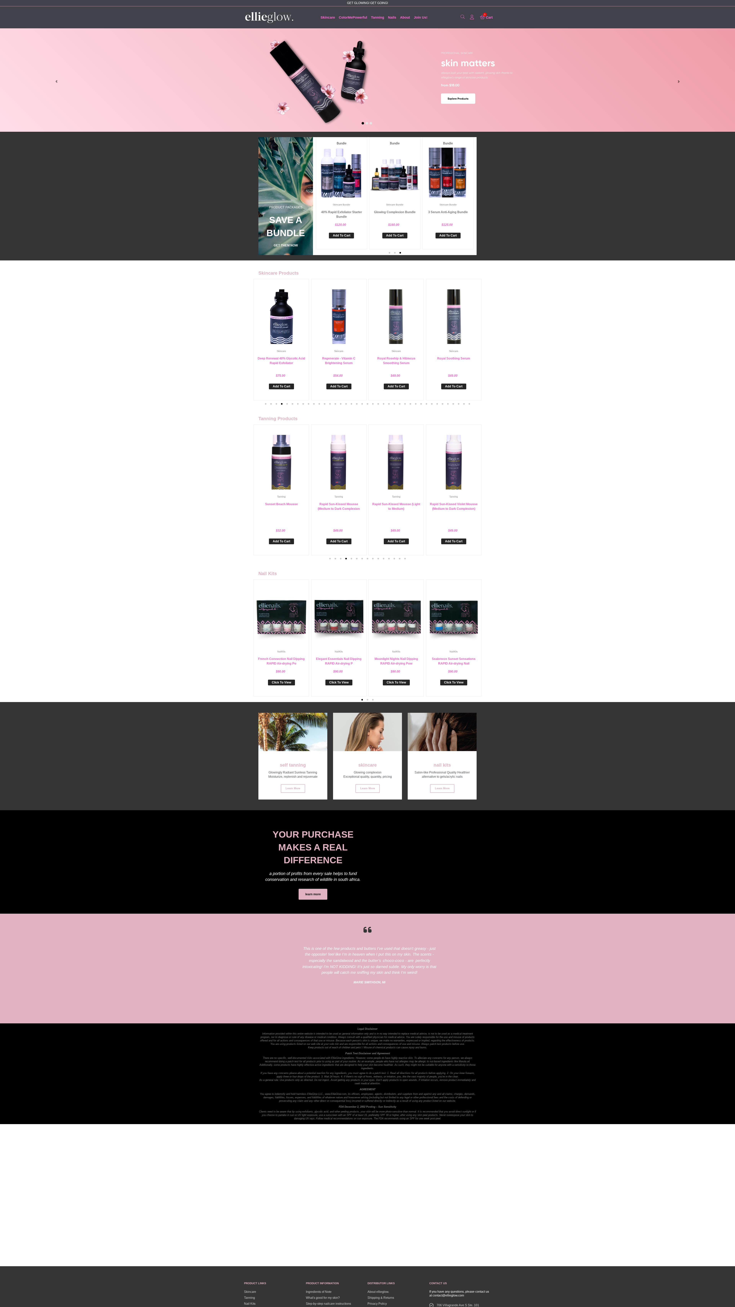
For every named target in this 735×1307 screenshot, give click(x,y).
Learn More (293, 788)
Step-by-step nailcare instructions (328, 1303)
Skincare (281, 351)
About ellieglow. (378, 1291)
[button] (389, 253)
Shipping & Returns (381, 1297)
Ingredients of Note (319, 1291)
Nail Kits (250, 1303)
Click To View (281, 682)
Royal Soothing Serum (396, 358)
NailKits (281, 651)
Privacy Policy (377, 1303)
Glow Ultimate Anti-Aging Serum (453, 358)
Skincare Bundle (341, 204)
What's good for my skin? (323, 1297)
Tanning (281, 496)
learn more (313, 894)
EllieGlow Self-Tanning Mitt (453, 504)
